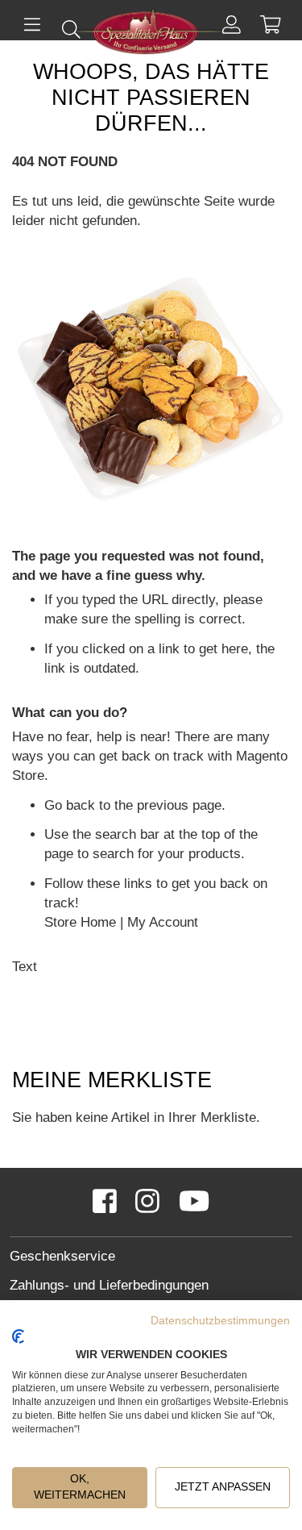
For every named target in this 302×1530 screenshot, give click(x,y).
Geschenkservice (62, 1256)
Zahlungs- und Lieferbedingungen (109, 1285)
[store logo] (151, 33)
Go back (69, 805)
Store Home (80, 922)
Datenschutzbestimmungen (220, 1321)
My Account (162, 922)
